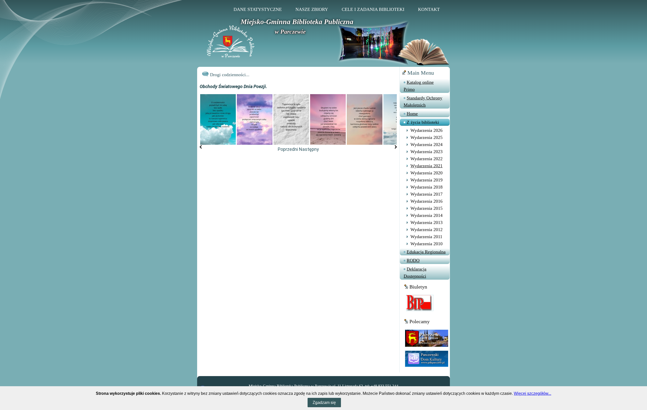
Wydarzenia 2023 (426, 151)
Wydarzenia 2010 (426, 243)
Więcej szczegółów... (532, 393)
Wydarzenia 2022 (426, 158)
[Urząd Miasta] (426, 338)
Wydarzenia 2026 (426, 130)
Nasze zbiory (311, 9)
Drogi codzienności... (229, 74)
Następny (309, 149)
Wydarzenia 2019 (426, 179)
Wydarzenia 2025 (426, 137)
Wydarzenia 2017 (426, 194)
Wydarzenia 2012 (426, 229)
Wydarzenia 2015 (426, 208)
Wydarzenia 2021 (426, 165)
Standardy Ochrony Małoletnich (423, 101)
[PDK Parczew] (426, 358)
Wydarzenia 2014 (426, 215)
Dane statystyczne (258, 9)
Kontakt (429, 9)
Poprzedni (288, 149)
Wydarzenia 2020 (426, 172)
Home (412, 113)
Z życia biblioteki (423, 122)
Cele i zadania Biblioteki (373, 9)
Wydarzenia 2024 (426, 144)
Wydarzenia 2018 (426, 187)
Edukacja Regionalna (426, 251)
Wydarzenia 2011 (426, 236)
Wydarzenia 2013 (426, 222)
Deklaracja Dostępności (415, 272)
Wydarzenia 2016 (426, 201)
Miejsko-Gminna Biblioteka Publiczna (297, 22)
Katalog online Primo (419, 86)
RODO (413, 260)
